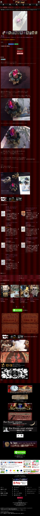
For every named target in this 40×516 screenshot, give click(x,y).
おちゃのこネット (18, 515)
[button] (1, 2)
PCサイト (20, 497)
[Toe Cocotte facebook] (21, 435)
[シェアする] (2, 44)
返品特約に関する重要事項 (5, 46)
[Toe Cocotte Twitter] (18, 435)
